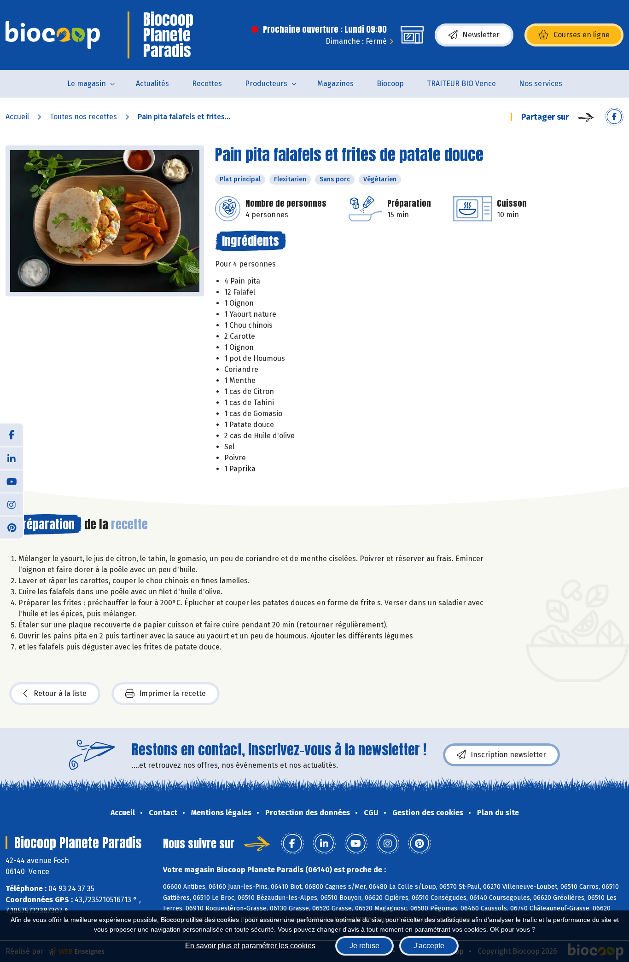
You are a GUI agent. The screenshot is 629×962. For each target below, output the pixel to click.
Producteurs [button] (266, 83)
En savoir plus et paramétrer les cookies (250, 946)
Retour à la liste (60, 693)
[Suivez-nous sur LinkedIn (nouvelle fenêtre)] (11, 457)
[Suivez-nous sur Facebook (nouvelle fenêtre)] (11, 434)
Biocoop (390, 83)
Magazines (335, 83)
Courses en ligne (581, 34)
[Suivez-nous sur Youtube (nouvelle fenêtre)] (11, 481)
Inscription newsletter (508, 754)
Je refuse (364, 946)
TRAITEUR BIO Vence (461, 83)
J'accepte (429, 946)
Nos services (540, 83)
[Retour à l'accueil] (53, 35)
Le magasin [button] (86, 83)
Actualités (152, 83)
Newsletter (481, 34)
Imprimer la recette (172, 693)
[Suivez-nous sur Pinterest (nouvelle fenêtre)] (11, 527)
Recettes (207, 83)
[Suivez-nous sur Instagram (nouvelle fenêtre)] (11, 504)
